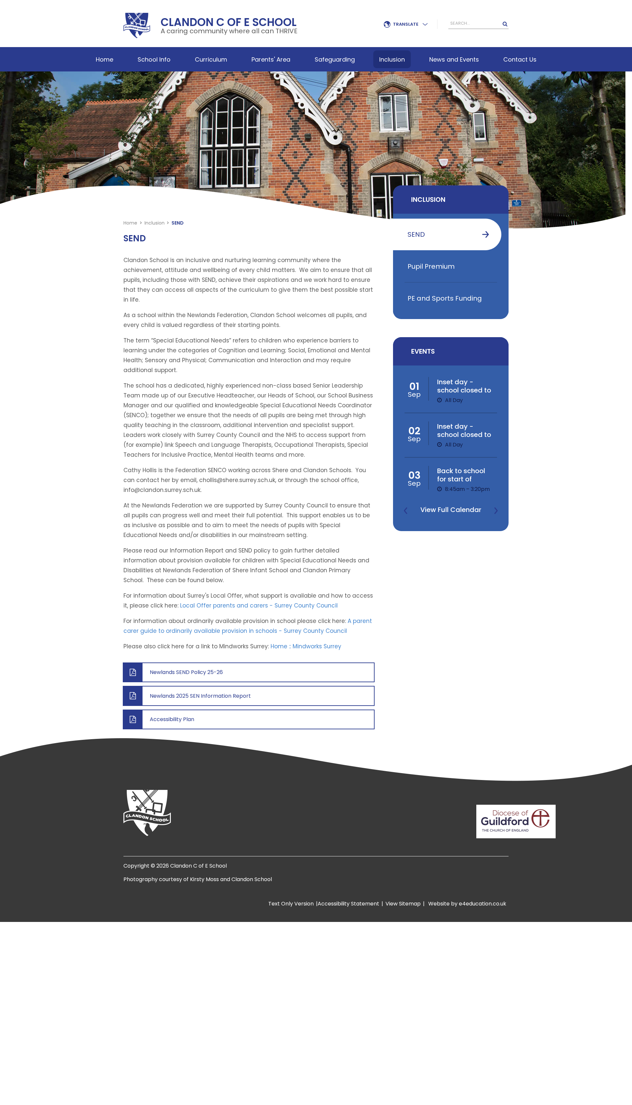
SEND (177, 223)
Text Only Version (291, 903)
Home (130, 223)
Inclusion (155, 223)
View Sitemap (403, 903)
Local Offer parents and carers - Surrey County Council (259, 605)
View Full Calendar (450, 509)
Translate (405, 24)
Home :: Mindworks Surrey (306, 646)
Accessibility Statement (348, 903)
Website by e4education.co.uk (466, 903)
